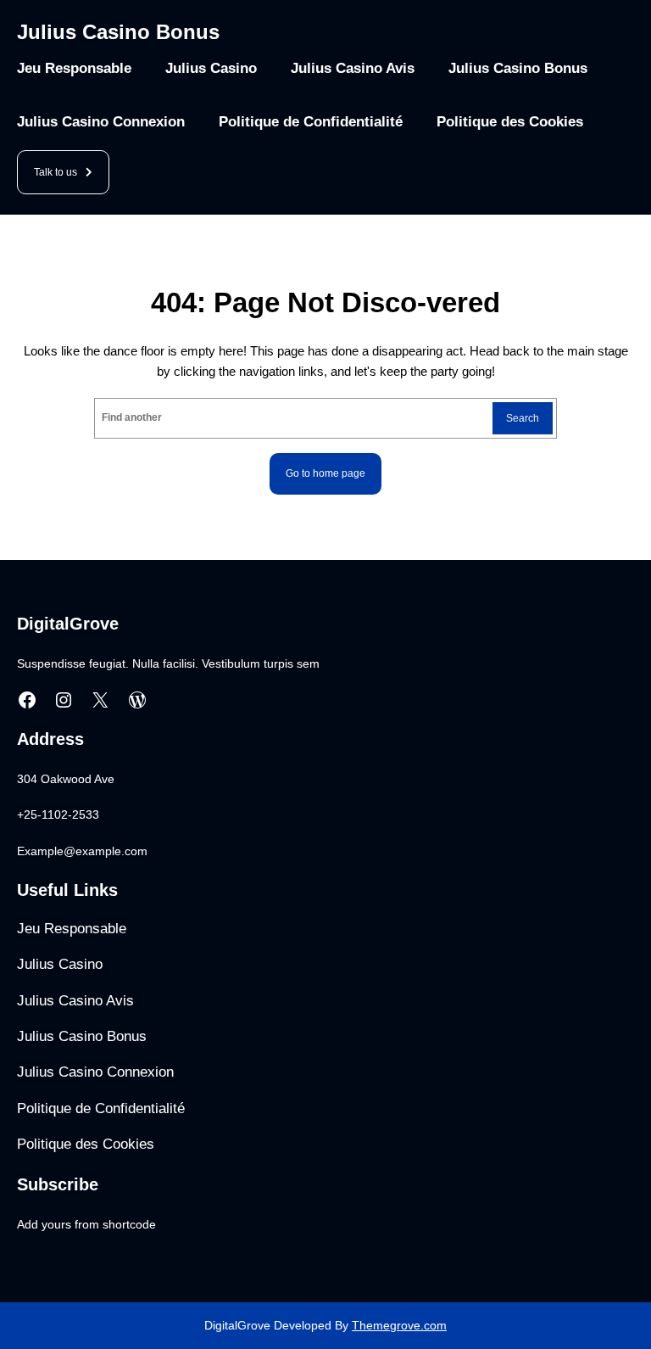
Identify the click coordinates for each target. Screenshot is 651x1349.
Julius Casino (211, 68)
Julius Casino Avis (353, 68)
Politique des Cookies (510, 122)
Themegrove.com (399, 1325)
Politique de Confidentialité (311, 122)
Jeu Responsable (74, 68)
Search (522, 418)
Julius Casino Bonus (118, 31)
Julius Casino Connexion (101, 122)
